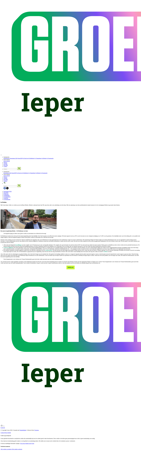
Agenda (5, 163)
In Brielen (44, 158)
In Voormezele (50, 158)
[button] (5, 183)
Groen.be (3, 427)
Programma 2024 (14, 158)
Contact (5, 166)
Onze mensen (7, 161)
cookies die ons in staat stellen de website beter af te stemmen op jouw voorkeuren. (26, 452)
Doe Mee (6, 165)
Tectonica (36, 430)
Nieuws (5, 162)
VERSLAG (70, 267)
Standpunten (6, 158)
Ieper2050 (20, 158)
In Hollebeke (31, 158)
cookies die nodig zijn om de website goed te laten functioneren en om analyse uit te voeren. (32, 450)
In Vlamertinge (38, 158)
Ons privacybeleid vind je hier (27, 443)
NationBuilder (23, 430)
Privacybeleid (7, 432)
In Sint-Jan (25, 158)
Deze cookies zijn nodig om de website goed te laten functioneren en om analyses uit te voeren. (30, 449)
